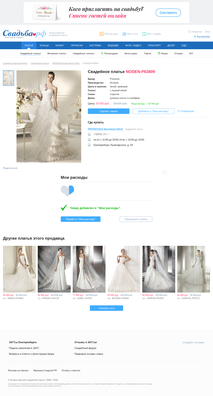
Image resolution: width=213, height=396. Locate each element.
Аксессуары (130, 53)
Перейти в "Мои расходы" (80, 219)
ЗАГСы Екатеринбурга (22, 342)
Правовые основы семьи (89, 353)
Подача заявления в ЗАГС (24, 348)
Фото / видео (133, 45)
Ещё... (185, 45)
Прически (77, 45)
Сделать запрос (109, 111)
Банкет (60, 45)
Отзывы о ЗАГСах (86, 342)
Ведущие (113, 45)
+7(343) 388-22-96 (104, 134)
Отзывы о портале (71, 370)
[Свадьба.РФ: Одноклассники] (178, 349)
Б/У (191, 53)
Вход (207, 32)
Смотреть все (106, 308)
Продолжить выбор (136, 219)
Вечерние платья (56, 53)
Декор (171, 45)
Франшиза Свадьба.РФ (45, 370)
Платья (29, 45)
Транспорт (154, 45)
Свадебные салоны (83, 53)
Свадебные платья (30, 53)
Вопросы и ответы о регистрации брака (31, 353)
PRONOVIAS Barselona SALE (105, 129)
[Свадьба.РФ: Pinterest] (201, 349)
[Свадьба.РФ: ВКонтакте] (170, 349)
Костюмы (95, 45)
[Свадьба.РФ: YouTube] (185, 349)
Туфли (147, 53)
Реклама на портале (18, 370)
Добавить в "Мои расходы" (153, 111)
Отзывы (178, 53)
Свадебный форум (85, 348)
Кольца (44, 45)
